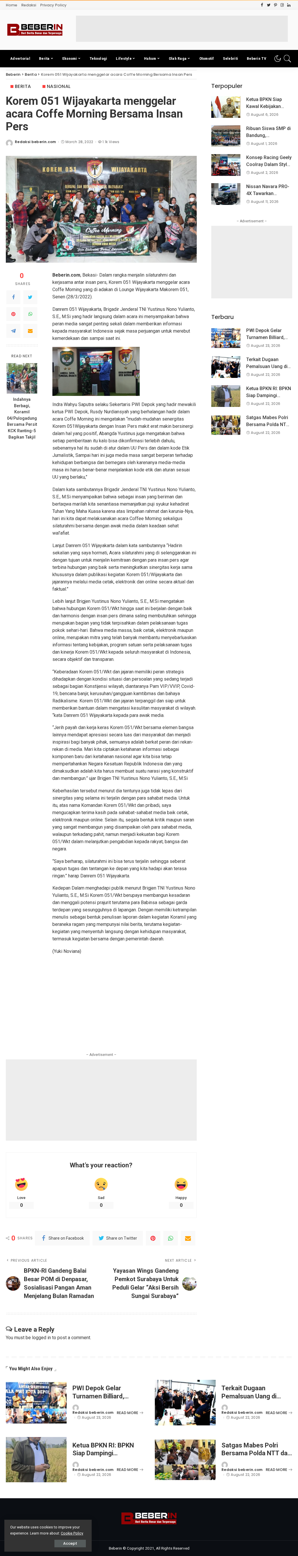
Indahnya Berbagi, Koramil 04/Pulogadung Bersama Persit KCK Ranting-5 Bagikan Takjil (22, 418)
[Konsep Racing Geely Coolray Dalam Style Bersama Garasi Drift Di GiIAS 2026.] (225, 165)
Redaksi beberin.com (35, 142)
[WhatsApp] (30, 314)
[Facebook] (13, 297)
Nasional (59, 86)
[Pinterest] (13, 314)
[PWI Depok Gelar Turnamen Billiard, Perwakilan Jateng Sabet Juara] (225, 338)
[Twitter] (30, 297)
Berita (23, 86)
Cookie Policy (72, 1533)
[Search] (287, 58)
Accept (70, 1543)
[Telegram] (13, 331)
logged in (41, 1337)
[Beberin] (35, 30)
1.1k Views (110, 142)
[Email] (30, 331)
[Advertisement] (182, 29)
